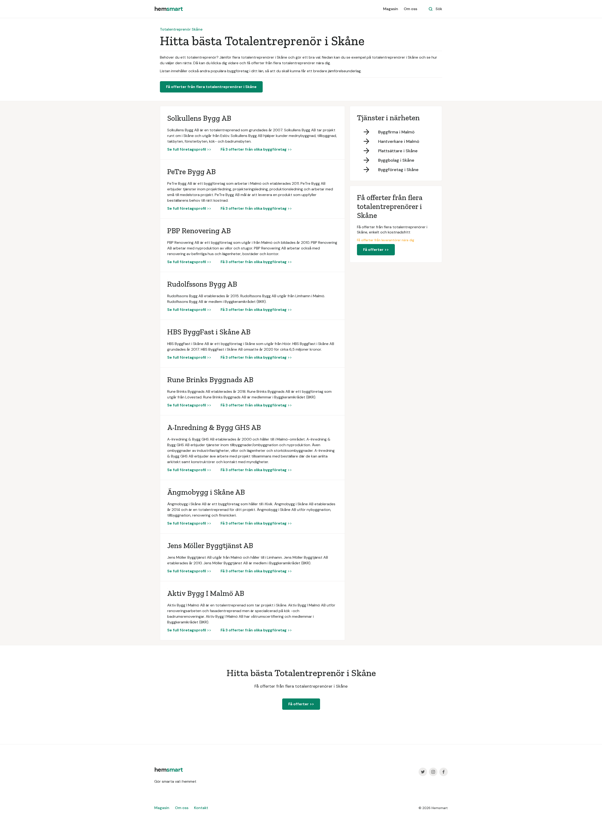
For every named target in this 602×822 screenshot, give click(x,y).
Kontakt (201, 807)
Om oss (410, 8)
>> (189, 149)
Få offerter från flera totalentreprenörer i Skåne (211, 86)
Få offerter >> (376, 249)
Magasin (390, 8)
